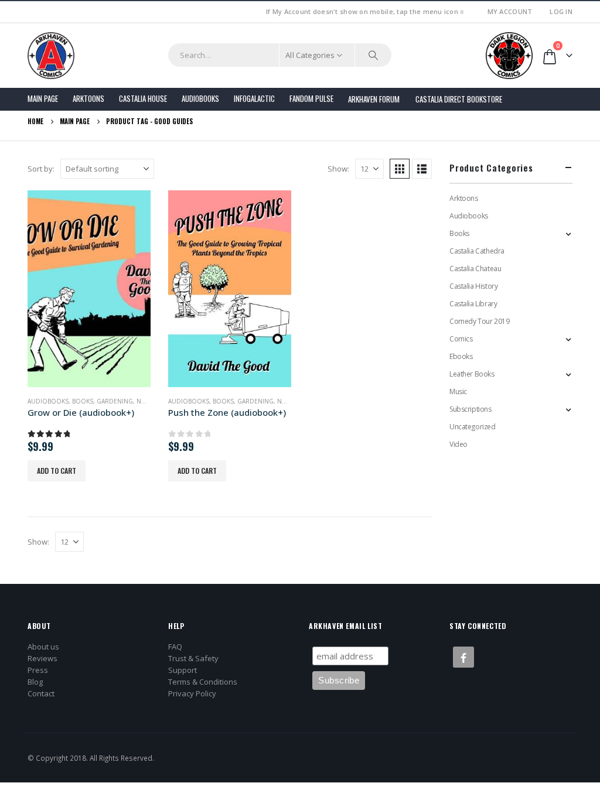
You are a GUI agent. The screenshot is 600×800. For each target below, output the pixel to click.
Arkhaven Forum (374, 99)
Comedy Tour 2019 (479, 321)
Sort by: (41, 168)
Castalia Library (473, 304)
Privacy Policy (192, 693)
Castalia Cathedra (476, 251)
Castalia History (473, 286)
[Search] (373, 55)
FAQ (175, 646)
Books (82, 401)
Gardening (115, 401)
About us (43, 646)
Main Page (43, 98)
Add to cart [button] (56, 471)
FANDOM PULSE (311, 98)
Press (38, 670)
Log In (561, 11)
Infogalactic (254, 98)
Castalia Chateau (475, 268)
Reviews (42, 658)
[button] (400, 169)
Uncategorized (472, 427)
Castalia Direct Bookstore (458, 99)
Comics (460, 339)
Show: (338, 168)
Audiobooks (200, 98)
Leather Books (472, 374)
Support (182, 670)
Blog (35, 681)
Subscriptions (470, 409)
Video (458, 444)
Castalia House (143, 98)
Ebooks (460, 356)
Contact (41, 693)
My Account (510, 11)
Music (458, 391)
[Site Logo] (51, 55)
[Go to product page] (89, 288)
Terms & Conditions (202, 681)
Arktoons (88, 98)
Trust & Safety (193, 658)
